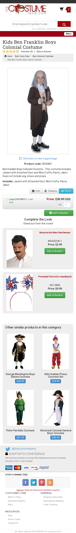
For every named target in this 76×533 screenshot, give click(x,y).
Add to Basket (60, 213)
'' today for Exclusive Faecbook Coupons (38, 490)
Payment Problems (16, 501)
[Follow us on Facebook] (26, 485)
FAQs (10, 504)
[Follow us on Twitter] (34, 485)
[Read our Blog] (50, 485)
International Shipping (53, 501)
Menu (68, 34)
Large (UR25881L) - (21, 201)
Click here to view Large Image (39, 158)
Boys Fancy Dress (22, 56)
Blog (10, 515)
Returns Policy (14, 497)
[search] (64, 24)
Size (37, 191)
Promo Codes (14, 519)
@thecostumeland (24, 448)
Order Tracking (50, 504)
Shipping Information (53, 497)
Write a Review (43, 51)
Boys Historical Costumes (43, 56)
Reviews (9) (27, 51)
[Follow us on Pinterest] (42, 485)
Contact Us (13, 523)
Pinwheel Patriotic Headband (54, 276)
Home (9, 56)
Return (67, 191)
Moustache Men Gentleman (54, 232)
